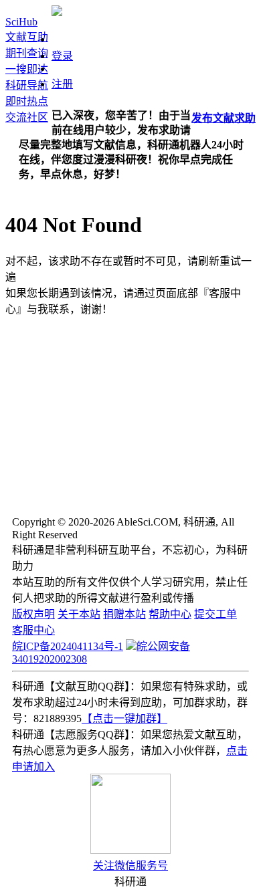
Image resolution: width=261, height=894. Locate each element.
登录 (62, 56)
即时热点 (26, 101)
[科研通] (57, 12)
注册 (62, 84)
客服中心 (33, 630)
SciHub (21, 21)
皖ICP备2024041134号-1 (67, 646)
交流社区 (26, 117)
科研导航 (26, 85)
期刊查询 (26, 53)
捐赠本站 (124, 614)
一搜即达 (26, 69)
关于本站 (79, 614)
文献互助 (26, 37)
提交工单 (215, 614)
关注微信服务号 (130, 865)
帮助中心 (170, 614)
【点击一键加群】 (124, 718)
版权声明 (33, 614)
